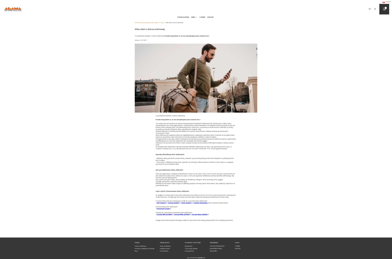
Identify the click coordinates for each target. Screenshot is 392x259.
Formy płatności (189, 251)
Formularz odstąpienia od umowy (144, 248)
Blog (162, 22)
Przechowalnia (164, 251)
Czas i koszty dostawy (191, 248)
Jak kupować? (189, 246)
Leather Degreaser (201, 203)
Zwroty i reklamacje (140, 246)
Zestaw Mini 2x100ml (164, 214)
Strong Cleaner (173, 203)
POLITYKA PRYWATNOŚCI (217, 246)
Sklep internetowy (195, 257)
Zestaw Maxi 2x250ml (199, 214)
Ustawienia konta (165, 248)
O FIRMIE (237, 246)
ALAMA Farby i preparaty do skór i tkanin (146, 22)
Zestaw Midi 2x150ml (181, 214)
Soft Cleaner (161, 203)
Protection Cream (163, 209)
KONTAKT (238, 248)
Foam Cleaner (186, 203)
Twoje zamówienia (165, 246)
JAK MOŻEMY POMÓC (216, 248)
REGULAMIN (213, 251)
